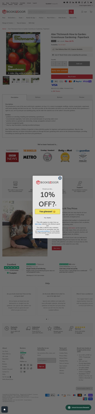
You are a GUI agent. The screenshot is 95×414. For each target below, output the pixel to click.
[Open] (4, 409)
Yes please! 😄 (47, 211)
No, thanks (47, 218)
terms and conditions (43, 231)
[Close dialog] (60, 178)
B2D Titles (38, 224)
